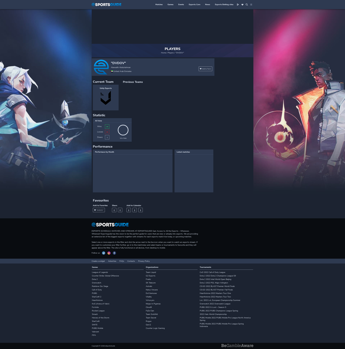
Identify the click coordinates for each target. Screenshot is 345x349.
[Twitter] (120, 210)
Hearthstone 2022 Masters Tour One (215, 293)
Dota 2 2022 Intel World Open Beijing (215, 279)
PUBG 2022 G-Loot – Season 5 (213, 307)
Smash (95, 314)
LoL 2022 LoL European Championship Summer (220, 300)
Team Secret (151, 317)
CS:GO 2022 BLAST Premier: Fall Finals (216, 290)
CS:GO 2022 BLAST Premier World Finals (217, 286)
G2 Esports (150, 276)
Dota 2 (95, 279)
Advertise (112, 261)
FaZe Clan (150, 310)
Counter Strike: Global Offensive (105, 276)
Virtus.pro (150, 300)
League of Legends (100, 272)
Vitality (149, 296)
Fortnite (95, 307)
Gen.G (148, 324)
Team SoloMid (152, 314)
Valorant (95, 331)
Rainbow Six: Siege (100, 286)
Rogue (148, 321)
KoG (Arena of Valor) (100, 303)
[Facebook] (114, 210)
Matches (159, 4)
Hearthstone (97, 300)
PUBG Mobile (97, 328)
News (207, 4)
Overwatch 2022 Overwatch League (215, 303)
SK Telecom (151, 283)
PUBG (94, 293)
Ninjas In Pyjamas (153, 303)
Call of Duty (97, 290)
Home (163, 52)
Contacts (131, 261)
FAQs (121, 261)
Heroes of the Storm (100, 317)
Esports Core (194, 4)
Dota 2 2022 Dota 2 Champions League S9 (218, 276)
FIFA (94, 335)
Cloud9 (149, 307)
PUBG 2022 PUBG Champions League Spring (219, 310)
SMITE (94, 324)
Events (181, 4)
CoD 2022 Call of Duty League (212, 272)
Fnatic (148, 279)
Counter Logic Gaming (155, 328)
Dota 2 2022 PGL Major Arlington (214, 283)
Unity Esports (106, 88)
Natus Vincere (152, 290)
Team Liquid (151, 272)
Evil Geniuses (151, 293)
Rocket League (98, 310)
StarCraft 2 (96, 296)
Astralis (149, 286)
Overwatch (96, 283)
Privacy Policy (144, 261)
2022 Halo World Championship (213, 314)
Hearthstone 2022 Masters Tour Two (215, 296)
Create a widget (98, 261)
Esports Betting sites (224, 4)
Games (170, 4)
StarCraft (96, 321)
